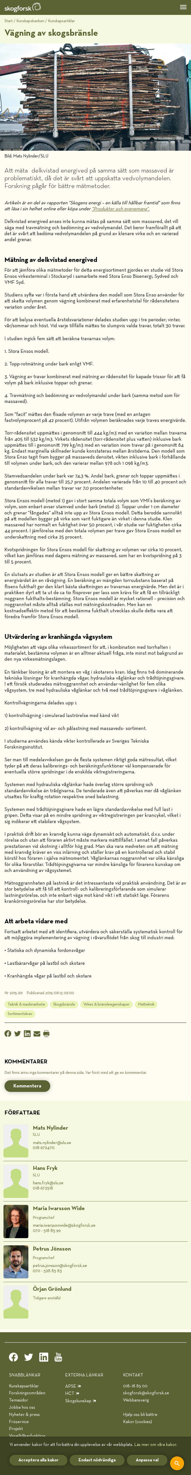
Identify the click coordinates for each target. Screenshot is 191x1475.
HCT (69, 1393)
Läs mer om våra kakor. (155, 1444)
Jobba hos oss (22, 1407)
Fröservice (19, 1422)
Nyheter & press (24, 1414)
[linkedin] (43, 1358)
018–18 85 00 (135, 1386)
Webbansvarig (136, 1400)
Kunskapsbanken (30, 21)
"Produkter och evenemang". (120, 208)
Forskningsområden (27, 1393)
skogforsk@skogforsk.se (146, 1393)
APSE (70, 1386)
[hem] (22, 7)
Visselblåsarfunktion (27, 1436)
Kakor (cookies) (137, 1422)
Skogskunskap (78, 1401)
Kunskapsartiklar (61, 21)
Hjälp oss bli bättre (140, 1414)
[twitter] (28, 1358)
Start (8, 21)
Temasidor (18, 1400)
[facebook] (13, 1358)
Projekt (16, 1429)
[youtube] (58, 1358)
